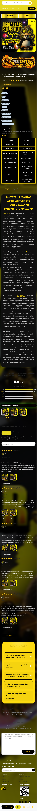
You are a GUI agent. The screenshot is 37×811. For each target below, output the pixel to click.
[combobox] (18, 444)
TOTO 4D (4, 107)
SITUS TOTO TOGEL (7, 120)
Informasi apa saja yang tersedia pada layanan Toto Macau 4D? (17, 676)
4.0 (5, 438)
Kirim (28, 751)
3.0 (13, 438)
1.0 (29, 438)
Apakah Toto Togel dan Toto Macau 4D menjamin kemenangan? (16, 696)
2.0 (21, 438)
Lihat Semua (9, 635)
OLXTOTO (4, 93)
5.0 (26, 433)
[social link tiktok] (29, 802)
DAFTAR (10, 16)
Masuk (3, 136)
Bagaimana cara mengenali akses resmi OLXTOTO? (18, 666)
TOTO (3, 96)
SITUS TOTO (5, 100)
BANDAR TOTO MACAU (8, 124)
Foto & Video (17, 433)
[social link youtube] (23, 802)
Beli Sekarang (8, 807)
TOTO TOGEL (5, 781)
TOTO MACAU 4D (6, 117)
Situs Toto (25, 252)
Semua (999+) (6, 433)
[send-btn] (33, 770)
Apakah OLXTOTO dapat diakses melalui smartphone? (17, 685)
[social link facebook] (26, 802)
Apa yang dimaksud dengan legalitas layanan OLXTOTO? (16, 656)
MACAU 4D (5, 110)
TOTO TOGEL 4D (6, 113)
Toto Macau (20, 295)
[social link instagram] (20, 802)
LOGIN (27, 16)
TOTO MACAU (5, 103)
